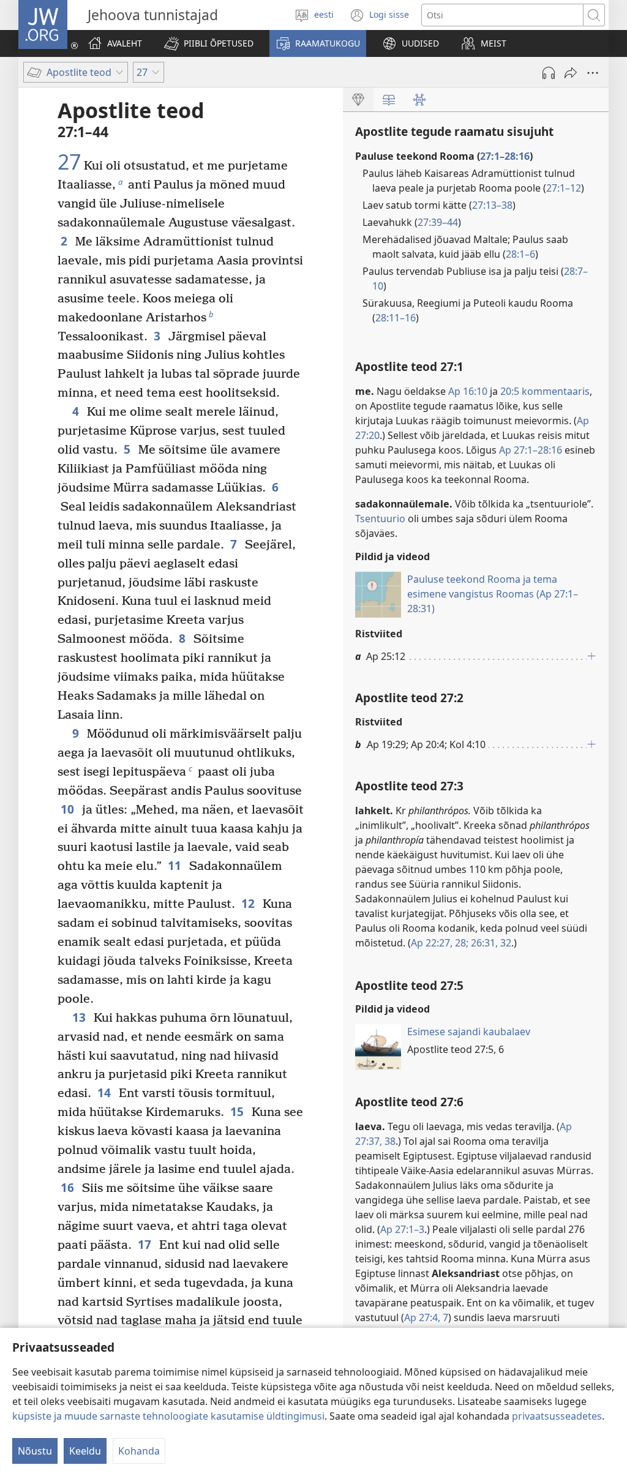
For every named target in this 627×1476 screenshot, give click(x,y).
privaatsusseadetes (557, 1416)
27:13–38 (492, 205)
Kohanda (139, 1451)
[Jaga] (571, 73)
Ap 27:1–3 (402, 1229)
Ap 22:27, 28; (439, 943)
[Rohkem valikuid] (593, 73)
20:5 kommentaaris (545, 391)
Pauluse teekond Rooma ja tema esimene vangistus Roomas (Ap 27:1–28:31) (492, 593)
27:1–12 (563, 188)
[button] (209, 43)
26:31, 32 (489, 943)
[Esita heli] (549, 73)
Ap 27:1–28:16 (530, 450)
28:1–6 (520, 254)
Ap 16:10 (467, 391)
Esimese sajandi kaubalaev (468, 1031)
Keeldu (85, 1451)
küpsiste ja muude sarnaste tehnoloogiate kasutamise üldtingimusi (168, 1416)
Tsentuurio (380, 518)
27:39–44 (438, 222)
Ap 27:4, (422, 1317)
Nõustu (35, 1451)
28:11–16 (395, 317)
